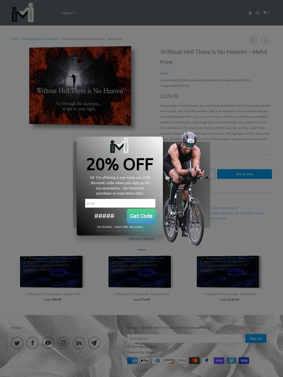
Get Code (141, 216)
